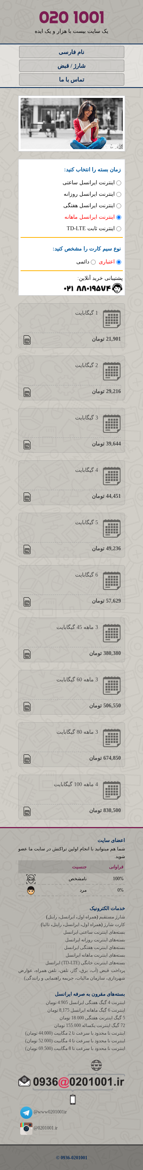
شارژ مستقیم (112, 917)
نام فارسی (71, 52)
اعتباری (107, 262)
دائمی (82, 262)
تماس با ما (71, 79)
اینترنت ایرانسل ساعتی (89, 182)
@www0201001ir (49, 1112)
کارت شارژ (114, 924)
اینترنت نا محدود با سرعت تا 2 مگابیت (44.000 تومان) (75, 1033)
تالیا (46, 924)
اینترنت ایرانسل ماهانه (89, 217)
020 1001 (71, 17)
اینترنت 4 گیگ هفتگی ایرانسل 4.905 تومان (85, 1002)
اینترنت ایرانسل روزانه (89, 194)
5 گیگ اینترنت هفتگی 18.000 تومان (92, 1017)
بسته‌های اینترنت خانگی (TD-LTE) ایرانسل (85, 962)
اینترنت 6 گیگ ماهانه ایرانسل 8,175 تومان (86, 1010)
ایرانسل (67, 917)
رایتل (52, 917)
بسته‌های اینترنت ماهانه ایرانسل (95, 955)
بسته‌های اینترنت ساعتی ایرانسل (94, 932)
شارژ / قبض (72, 66)
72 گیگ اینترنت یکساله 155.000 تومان (89, 1025)
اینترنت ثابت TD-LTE (91, 228)
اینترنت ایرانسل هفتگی (89, 205)
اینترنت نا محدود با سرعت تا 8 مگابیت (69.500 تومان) (75, 1048)
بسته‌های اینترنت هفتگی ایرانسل (94, 947)
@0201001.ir (45, 1128)
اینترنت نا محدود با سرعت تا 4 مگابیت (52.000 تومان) (75, 1040)
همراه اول (86, 917)
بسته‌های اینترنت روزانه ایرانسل (95, 939)
